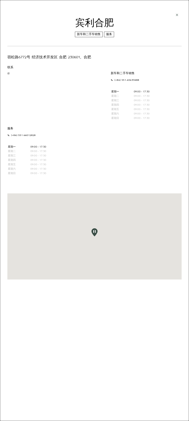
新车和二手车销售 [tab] (89, 34)
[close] (177, 15)
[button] (94, 232)
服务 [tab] (109, 34)
